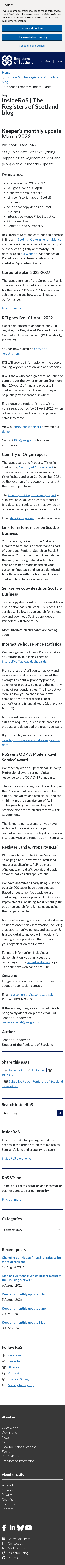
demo (6, 431)
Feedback (8, 1504)
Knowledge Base (19, 1539)
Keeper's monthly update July (23, 1294)
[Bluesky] (20, 1528)
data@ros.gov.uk (22, 518)
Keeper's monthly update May (23, 1322)
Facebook (16, 1070)
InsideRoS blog (18, 1379)
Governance (10, 1432)
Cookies (7, 1490)
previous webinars (28, 427)
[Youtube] (29, 1528)
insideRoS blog (18, 1553)
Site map (8, 1509)
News (6, 1437)
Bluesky (13, 1367)
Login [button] (59, 60)
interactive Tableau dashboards (24, 661)
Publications (10, 1456)
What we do (10, 1428)
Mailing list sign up (21, 1385)
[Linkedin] (12, 1528)
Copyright (9, 1499)
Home (6, 72)
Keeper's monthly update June (24, 1308)
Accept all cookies (32, 28)
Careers (7, 1442)
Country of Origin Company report (32, 495)
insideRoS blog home (16, 1158)
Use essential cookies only (33, 37)
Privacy (7, 1494)
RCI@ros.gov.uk (25, 440)
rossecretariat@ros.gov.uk (20, 1022)
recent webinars (38, 962)
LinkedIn (38, 1070)
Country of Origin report (36, 467)
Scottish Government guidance (40, 239)
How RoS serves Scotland (19, 1447)
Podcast (14, 1373)
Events (6, 1451)
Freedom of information (18, 1461)
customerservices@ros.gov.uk (32, 994)
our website (29, 253)
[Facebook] (4, 1528)
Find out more (12, 308)
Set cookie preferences (33, 45)
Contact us (15, 1543)
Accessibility (10, 1485)
